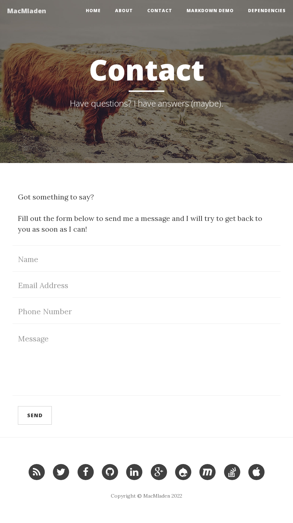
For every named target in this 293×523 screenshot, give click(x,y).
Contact (159, 11)
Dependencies (267, 11)
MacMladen (26, 10)
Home (93, 11)
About (124, 11)
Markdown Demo (210, 11)
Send (35, 415)
